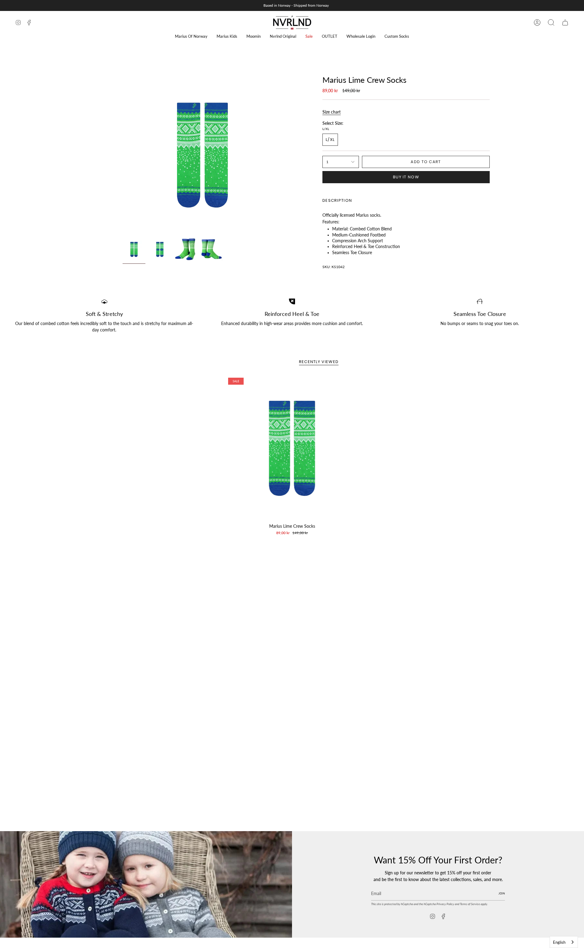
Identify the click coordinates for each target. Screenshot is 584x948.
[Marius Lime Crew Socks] (292, 448)
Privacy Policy (445, 904)
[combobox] (564, 942)
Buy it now (406, 177)
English (559, 942)
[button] (191, 36)
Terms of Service (470, 904)
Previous (122, 155)
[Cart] (565, 22)
